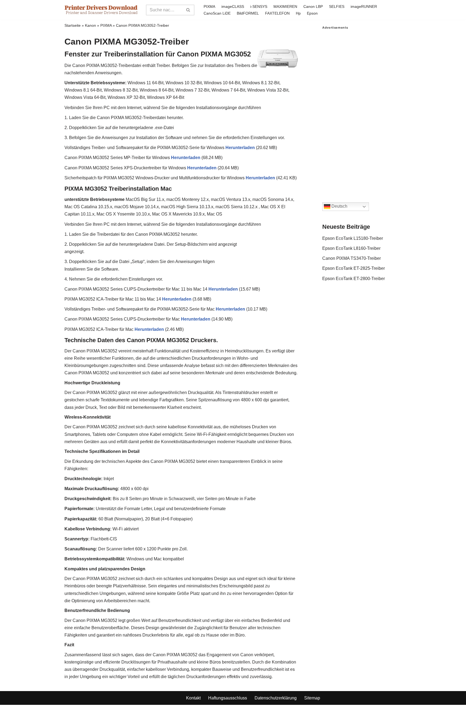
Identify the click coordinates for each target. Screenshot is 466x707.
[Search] (188, 10)
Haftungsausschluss (227, 698)
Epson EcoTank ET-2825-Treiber (353, 268)
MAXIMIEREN (285, 6)
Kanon (90, 25)
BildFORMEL (248, 13)
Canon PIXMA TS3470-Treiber (351, 258)
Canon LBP (313, 6)
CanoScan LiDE (217, 13)
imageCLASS (232, 6)
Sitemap (312, 698)
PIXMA (209, 6)
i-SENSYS (258, 6)
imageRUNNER (364, 6)
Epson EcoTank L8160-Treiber (351, 248)
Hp (298, 13)
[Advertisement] (362, 110)
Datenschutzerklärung (276, 698)
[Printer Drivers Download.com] (101, 10)
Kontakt (193, 698)
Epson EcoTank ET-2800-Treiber (353, 278)
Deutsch (338, 206)
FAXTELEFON (277, 13)
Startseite (72, 25)
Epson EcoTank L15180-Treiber (352, 238)
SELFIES (336, 6)
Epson (312, 13)
